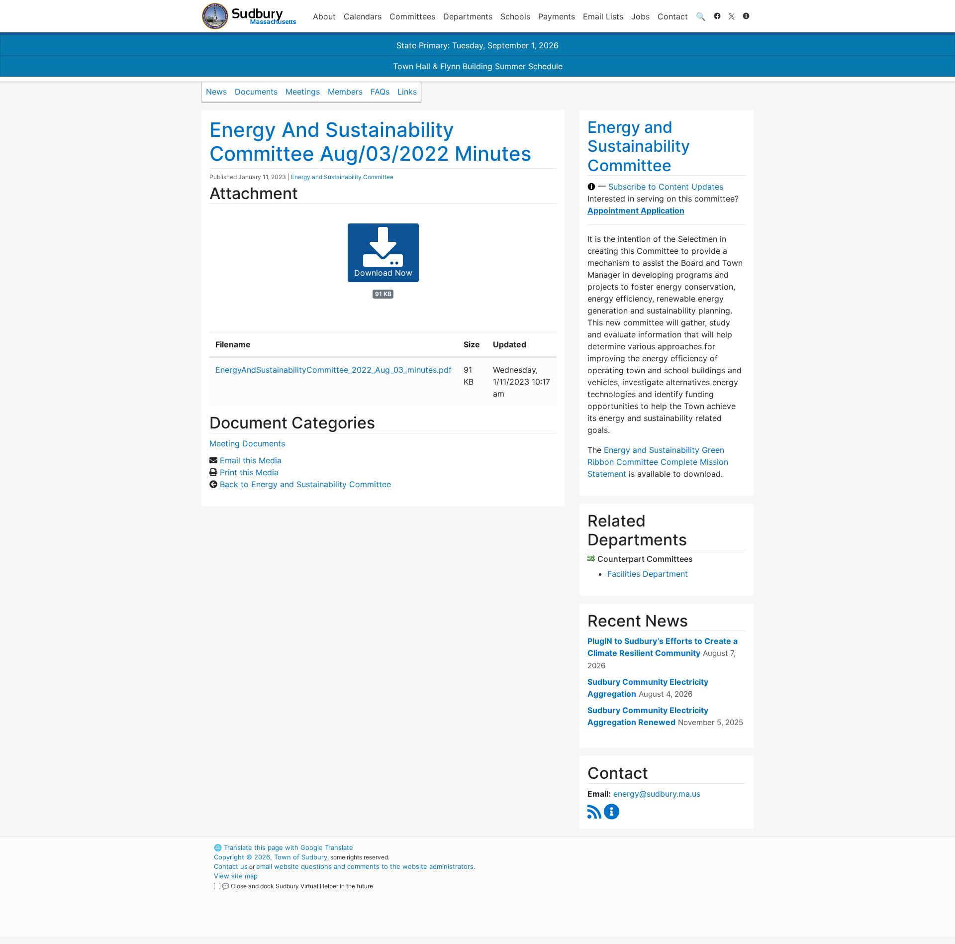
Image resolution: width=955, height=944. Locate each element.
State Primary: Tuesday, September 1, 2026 (477, 45)
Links (407, 92)
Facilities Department (647, 574)
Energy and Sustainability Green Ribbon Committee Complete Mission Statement (657, 462)
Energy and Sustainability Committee (342, 177)
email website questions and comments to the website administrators (365, 866)
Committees (412, 16)
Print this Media (249, 472)
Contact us (231, 866)
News (216, 92)
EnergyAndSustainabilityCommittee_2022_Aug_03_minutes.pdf (333, 370)
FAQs (380, 92)
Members (345, 92)
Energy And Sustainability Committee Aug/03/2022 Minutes (370, 141)
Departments (467, 16)
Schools (515, 16)
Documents (256, 92)
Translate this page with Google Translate (283, 847)
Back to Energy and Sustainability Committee (305, 484)
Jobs (640, 16)
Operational (637, 895)
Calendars (363, 16)
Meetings (303, 92)
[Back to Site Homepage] (248, 16)
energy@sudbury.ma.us (656, 794)
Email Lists (603, 16)
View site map (236, 876)
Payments (556, 16)
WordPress (619, 847)
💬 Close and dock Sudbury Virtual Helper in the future (297, 886)
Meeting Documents (247, 443)
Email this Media (251, 460)
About (324, 16)
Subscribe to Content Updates (665, 187)
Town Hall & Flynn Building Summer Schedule (478, 66)
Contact (673, 16)
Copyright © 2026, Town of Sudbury (270, 857)
